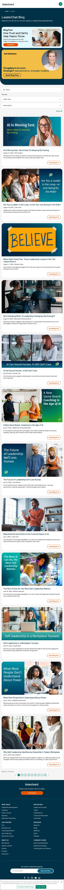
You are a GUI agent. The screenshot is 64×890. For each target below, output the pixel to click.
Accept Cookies (40, 887)
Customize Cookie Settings (25, 887)
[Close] (61, 882)
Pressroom (5, 854)
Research (36, 825)
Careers (4, 848)
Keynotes (4, 815)
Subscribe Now (45, 871)
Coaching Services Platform (42, 848)
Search (8, 90)
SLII (3, 825)
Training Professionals (41, 815)
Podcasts (36, 836)
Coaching (4, 810)
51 (45, 775)
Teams (36, 810)
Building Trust (6, 828)
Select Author (7, 105)
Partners (4, 851)
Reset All (59, 111)
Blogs (35, 828)
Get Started (32, 793)
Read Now (10, 45)
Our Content (7, 822)
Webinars (37, 831)
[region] (32, 884)
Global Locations (7, 846)
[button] (60, 4)
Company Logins (40, 840)
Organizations (38, 813)
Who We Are (5, 843)
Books (36, 833)
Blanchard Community (9, 818)
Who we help (38, 804)
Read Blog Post (12, 75)
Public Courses (6, 813)
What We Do (6, 804)
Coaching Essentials (8, 831)
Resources (37, 822)
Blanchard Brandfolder (41, 843)
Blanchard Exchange (40, 846)
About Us (5, 840)
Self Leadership (7, 833)
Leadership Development (10, 807)
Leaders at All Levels (40, 807)
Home (7, 11)
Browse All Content (8, 836)
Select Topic (7, 99)
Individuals (37, 818)
